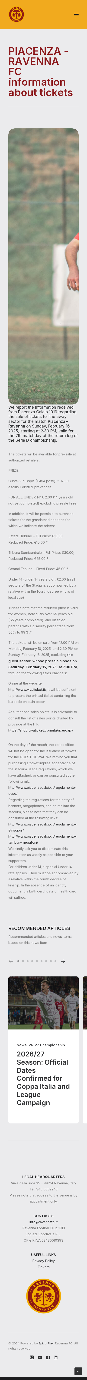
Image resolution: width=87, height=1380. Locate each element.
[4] (32, 961)
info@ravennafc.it (43, 1222)
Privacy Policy (43, 1261)
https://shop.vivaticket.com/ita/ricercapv (40, 730)
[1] (19, 961)
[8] (50, 961)
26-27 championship (47, 1045)
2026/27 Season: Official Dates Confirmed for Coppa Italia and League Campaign (43, 1078)
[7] (46, 961)
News (22, 1045)
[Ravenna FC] (16, 14)
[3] (27, 961)
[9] (54, 961)
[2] (23, 961)
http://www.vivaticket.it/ (27, 689)
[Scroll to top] (78, 1371)
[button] (76, 14)
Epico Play (46, 1343)
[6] (41, 961)
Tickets (44, 1267)
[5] (37, 961)
